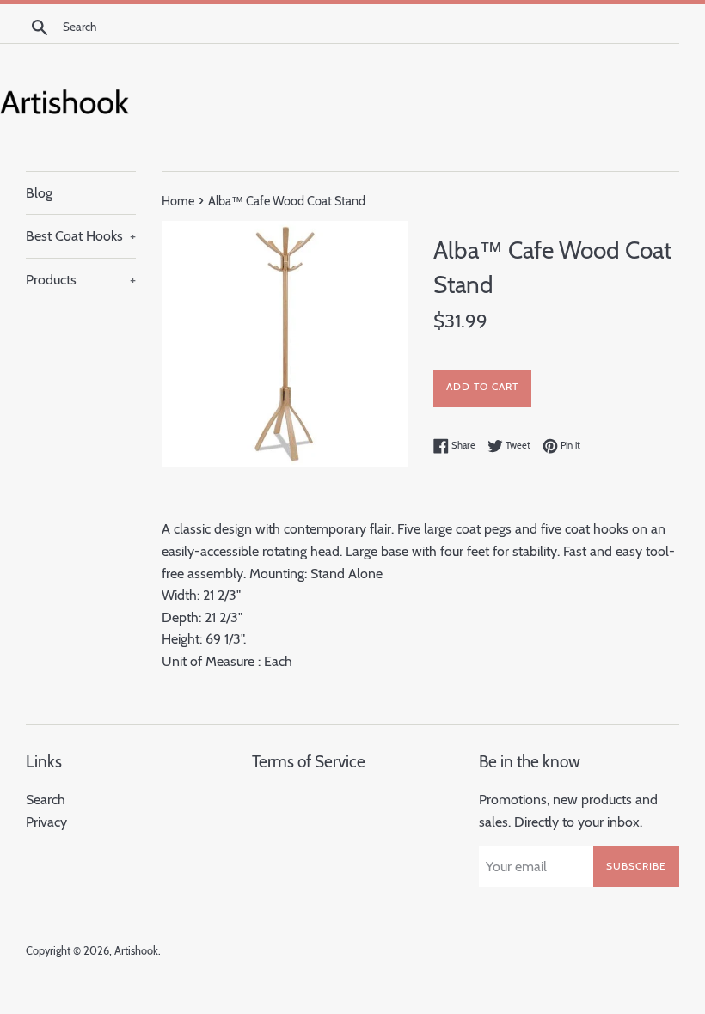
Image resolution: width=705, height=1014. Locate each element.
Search (45, 799)
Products (81, 280)
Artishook (136, 950)
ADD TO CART (482, 386)
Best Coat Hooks (81, 236)
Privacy (46, 822)
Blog (39, 193)
